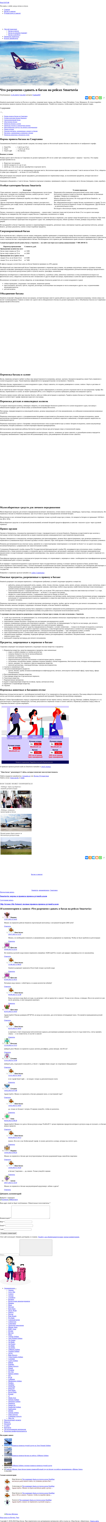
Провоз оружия (9, 129)
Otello (22, 778)
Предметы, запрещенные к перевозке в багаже (18, 133)
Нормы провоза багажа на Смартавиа (15, 116)
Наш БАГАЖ (4, 2)
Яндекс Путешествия (41, 776)
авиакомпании (44, 890)
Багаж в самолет (10, 11)
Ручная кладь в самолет (12, 13)
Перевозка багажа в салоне (12, 123)
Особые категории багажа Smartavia (15, 118)
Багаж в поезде (13, 31)
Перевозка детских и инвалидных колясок (17, 125)
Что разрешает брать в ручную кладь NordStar (38, 1479)
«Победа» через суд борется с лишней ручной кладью (11, 787)
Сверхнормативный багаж (12, 120)
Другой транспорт (10, 29)
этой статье (46, 766)
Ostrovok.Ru (14, 778)
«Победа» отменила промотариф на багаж (8, 811)
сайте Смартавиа (37, 573)
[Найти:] (10, 1255)
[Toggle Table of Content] (1, 113)
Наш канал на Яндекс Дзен (9, 1517)
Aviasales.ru (26, 776)
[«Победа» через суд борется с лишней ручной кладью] (16, 807)
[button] (4, 1199)
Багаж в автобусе (14, 35)
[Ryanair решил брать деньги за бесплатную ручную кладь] (16, 854)
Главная (7, 9)
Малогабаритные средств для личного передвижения (20, 127)
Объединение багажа (10, 122)
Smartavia (34, 890)
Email (2, 1225)
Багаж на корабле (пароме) (17, 33)
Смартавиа (54, 890)
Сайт (2, 1229)
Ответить (7, 926)
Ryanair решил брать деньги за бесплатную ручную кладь (11, 834)
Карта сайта (94, 1521)
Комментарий (5, 1218)
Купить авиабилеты (11, 38)
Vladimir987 (36, 95)
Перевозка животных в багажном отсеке (16, 135)
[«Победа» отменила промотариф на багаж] (16, 831)
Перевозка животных (11, 36)
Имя (2, 1222)
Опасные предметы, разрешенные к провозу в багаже (21, 131)
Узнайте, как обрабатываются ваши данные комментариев (58, 1237)
